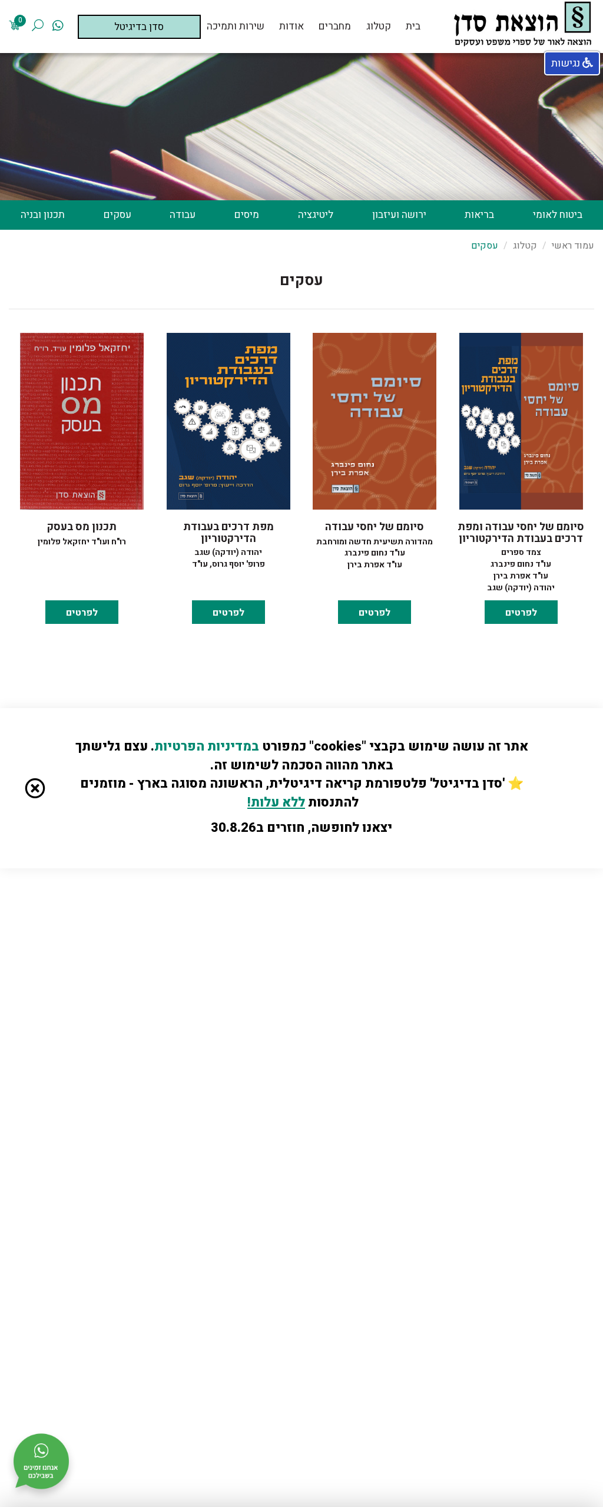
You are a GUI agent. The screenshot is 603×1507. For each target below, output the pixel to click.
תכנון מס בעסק (82, 527)
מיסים (246, 215)
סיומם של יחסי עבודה (374, 527)
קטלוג (378, 26)
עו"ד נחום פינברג (521, 564)
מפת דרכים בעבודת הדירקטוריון (228, 533)
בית (413, 26)
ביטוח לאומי (557, 215)
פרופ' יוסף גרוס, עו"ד (228, 564)
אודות (291, 26)
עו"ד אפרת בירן (520, 576)
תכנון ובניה (43, 215)
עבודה (183, 215)
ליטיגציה (315, 215)
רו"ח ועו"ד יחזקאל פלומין (82, 542)
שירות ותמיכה (235, 26)
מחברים (335, 26)
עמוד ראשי (573, 246)
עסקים (117, 215)
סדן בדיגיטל (139, 26)
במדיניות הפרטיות (206, 746)
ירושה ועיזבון (399, 215)
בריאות (479, 215)
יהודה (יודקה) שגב (521, 587)
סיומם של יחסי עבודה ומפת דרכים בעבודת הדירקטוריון (521, 533)
